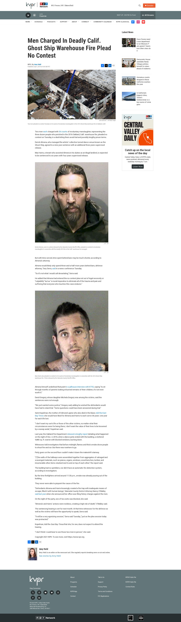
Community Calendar (103, 22)
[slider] (37, 15)
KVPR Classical (122, 22)
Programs (73, 582)
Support (63, 22)
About (74, 22)
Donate (150, 5)
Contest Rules (130, 587)
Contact (73, 596)
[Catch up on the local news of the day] (137, 129)
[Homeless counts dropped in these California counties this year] (129, 80)
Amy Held (37, 64)
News (28, 22)
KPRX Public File (131, 577)
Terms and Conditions (105, 591)
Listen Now (138, 166)
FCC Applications (103, 596)
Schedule (39, 22)
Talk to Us (101, 577)
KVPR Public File (131, 582)
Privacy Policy (102, 587)
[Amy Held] (32, 554)
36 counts (63, 131)
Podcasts (51, 22)
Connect (85, 22)
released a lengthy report (77, 434)
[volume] (34, 15)
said (54, 268)
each (45, 131)
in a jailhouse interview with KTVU (80, 387)
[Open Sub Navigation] (31, 22)
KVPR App (73, 591)
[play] (28, 15)
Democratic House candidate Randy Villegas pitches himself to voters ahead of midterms (143, 64)
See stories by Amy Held (50, 556)
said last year (40, 494)
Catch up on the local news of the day (137, 152)
